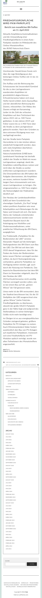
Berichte (11, 351)
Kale (26, 592)
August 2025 (10, 465)
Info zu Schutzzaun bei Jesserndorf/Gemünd (21, 365)
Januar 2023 (10, 523)
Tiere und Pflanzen (12, 389)
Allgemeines (12, 416)
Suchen (7, 560)
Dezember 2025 (10, 454)
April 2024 (9, 491)
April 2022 (9, 537)
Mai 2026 (8, 442)
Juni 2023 (9, 508)
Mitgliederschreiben (15, 424)
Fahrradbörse (15, 411)
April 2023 (9, 514)
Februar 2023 (10, 520)
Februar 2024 (10, 494)
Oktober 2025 (10, 459)
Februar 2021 (10, 543)
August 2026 (10, 434)
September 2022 (11, 528)
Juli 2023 (8, 505)
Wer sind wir (10, 413)
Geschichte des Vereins (15, 422)
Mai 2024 (8, 488)
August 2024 (10, 480)
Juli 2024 (8, 482)
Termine (8, 386)
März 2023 (9, 517)
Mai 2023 (8, 511)
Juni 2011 (9, 548)
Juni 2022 (9, 531)
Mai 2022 (8, 534)
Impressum (24, 583)
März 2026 (9, 445)
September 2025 (11, 462)
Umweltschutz (11, 400)
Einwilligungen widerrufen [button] (26, 586)
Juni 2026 (9, 439)
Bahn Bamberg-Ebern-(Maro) (19, 408)
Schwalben (11, 394)
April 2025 (9, 474)
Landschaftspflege (14, 383)
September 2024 (11, 477)
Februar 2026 (10, 448)
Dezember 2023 (10, 497)
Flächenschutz (16, 351)
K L (9, 349)
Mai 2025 (8, 471)
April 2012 (9, 546)
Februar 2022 (10, 540)
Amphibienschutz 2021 (13, 362)
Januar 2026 (10, 451)
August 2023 (10, 502)
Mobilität (11, 405)
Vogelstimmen (12, 397)
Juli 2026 (8, 436)
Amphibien (11, 391)
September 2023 (11, 500)
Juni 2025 (9, 468)
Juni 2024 (9, 485)
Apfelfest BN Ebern (14, 381)
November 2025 (11, 457)
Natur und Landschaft (13, 378)
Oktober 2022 (10, 526)
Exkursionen (12, 419)
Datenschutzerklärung (12, 583)
